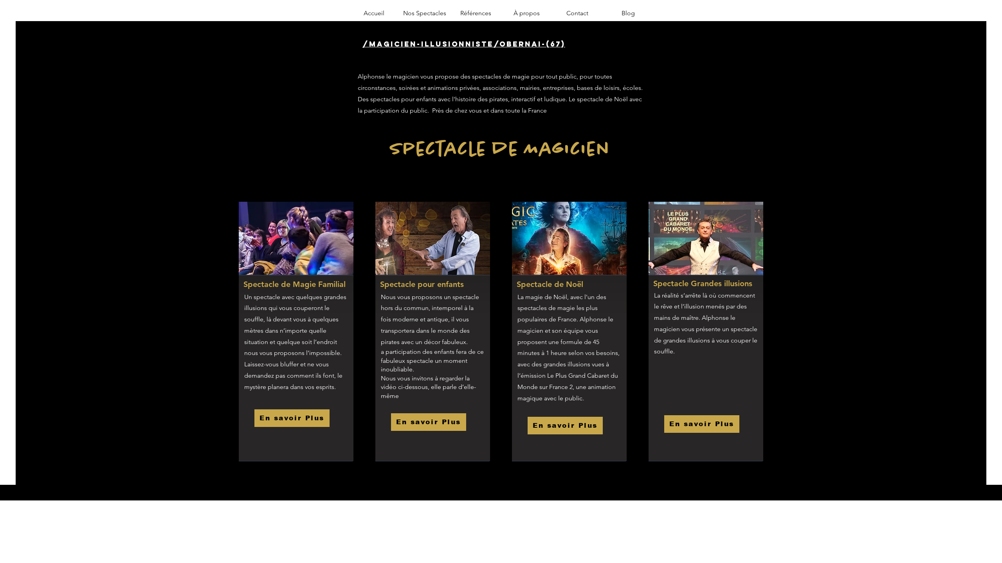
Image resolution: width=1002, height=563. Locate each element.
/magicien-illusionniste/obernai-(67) (463, 43)
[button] (424, 13)
